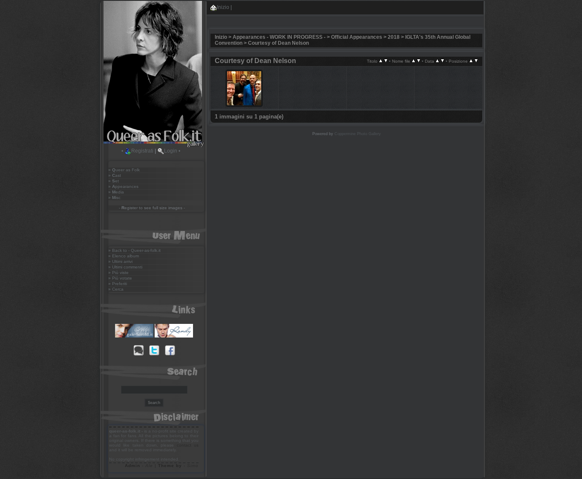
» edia (116, 192)
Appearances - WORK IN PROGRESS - (279, 37)
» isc (114, 197)
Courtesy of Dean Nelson (278, 43)
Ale (149, 465)
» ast (114, 175)
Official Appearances (356, 37)
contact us (188, 445)
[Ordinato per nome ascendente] (413, 61)
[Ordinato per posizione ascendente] (471, 61)
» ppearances (123, 186)
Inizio (223, 7)
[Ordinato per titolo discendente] (386, 61)
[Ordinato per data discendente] (442, 61)
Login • (172, 151)
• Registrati (137, 151)
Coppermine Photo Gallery (357, 134)
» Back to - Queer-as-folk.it (134, 250)
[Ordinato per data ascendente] (437, 61)
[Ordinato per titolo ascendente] (381, 61)
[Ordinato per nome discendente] (419, 61)
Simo (193, 465)
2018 (394, 37)
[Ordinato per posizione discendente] (476, 61)
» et (113, 181)
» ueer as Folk (124, 169)
